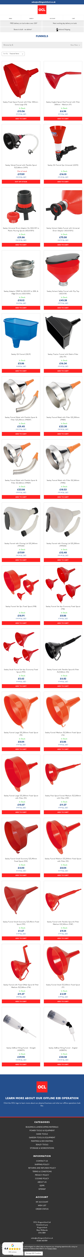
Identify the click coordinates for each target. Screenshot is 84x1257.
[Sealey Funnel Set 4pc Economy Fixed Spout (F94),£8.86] (63, 585)
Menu (10, 18)
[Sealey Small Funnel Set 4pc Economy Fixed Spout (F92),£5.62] (21, 648)
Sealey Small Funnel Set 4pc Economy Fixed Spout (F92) (21, 671)
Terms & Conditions (42, 1172)
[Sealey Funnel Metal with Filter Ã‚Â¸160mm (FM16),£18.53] (63, 459)
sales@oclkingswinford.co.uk (43, 2)
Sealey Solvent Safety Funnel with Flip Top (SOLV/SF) (63, 293)
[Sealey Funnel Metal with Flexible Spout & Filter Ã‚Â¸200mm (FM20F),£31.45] (21, 395)
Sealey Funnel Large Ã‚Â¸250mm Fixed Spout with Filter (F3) (21, 797)
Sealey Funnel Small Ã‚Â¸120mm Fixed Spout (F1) (63, 986)
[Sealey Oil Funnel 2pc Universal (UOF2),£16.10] (63, 143)
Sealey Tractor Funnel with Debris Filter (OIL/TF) (63, 356)
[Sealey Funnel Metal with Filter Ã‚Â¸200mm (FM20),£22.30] (63, 395)
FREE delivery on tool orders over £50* (23, 23)
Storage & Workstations (42, 1148)
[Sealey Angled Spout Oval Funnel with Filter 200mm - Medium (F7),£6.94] (63, 80)
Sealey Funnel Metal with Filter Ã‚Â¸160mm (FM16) (63, 482)
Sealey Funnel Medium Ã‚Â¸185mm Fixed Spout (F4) (63, 734)
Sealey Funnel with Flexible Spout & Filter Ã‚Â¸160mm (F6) (63, 671)
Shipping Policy (42, 1165)
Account (52, 18)
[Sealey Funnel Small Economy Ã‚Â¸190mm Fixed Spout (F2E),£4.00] (21, 837)
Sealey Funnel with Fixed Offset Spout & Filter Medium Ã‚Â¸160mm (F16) (21, 986)
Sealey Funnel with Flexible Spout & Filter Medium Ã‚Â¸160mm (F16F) (63, 923)
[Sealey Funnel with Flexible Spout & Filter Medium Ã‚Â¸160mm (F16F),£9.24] (63, 900)
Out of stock (21, 182)
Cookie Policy (42, 1179)
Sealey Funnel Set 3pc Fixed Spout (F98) (21, 606)
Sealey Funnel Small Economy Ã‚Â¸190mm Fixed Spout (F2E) (21, 860)
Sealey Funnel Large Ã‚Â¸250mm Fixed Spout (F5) (21, 734)
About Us (42, 1182)
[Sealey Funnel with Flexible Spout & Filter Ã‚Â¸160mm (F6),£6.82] (63, 648)
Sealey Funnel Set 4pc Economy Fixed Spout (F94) (63, 608)
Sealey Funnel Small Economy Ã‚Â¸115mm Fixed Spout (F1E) (21, 923)
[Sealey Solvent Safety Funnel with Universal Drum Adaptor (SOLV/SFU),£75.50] (63, 206)
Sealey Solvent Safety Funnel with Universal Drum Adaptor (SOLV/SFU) (63, 229)
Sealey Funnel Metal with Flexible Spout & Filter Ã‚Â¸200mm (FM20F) (21, 419)
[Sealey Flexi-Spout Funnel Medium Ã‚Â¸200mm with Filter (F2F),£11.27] (63, 774)
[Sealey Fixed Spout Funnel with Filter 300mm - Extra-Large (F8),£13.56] (21, 80)
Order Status (42, 1209)
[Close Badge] (22, 1243)
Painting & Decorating (42, 1141)
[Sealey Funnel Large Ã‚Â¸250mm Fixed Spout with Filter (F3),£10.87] (21, 774)
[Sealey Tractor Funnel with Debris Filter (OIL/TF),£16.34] (63, 332)
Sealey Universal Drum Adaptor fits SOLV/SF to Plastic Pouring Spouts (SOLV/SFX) (21, 229)
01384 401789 (42, 1241)
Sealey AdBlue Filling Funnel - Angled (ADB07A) (63, 1049)
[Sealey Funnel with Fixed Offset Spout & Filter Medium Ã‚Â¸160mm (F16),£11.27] (21, 963)
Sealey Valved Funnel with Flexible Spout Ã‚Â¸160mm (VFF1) (21, 166)
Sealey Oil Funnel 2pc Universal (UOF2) (63, 165)
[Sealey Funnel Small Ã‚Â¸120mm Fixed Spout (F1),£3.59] (63, 963)
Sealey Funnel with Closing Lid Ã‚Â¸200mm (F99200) (63, 545)
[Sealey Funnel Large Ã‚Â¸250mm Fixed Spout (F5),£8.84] (21, 711)
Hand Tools (42, 1134)
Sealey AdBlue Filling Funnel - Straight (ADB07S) (21, 1049)
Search (31, 18)
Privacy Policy (42, 1175)
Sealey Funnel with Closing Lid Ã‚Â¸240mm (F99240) (21, 545)
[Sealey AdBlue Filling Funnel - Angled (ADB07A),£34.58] (63, 1026)
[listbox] (16, 54)
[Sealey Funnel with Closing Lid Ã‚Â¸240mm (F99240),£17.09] (21, 522)
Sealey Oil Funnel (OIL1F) (21, 354)
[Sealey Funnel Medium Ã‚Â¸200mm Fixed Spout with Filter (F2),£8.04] (63, 837)
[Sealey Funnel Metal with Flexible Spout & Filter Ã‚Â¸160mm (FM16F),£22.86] (21, 459)
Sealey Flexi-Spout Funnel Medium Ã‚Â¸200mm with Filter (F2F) (63, 797)
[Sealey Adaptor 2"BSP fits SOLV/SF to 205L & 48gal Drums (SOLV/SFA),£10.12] (21, 269)
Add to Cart (21, 119)
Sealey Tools (42, 1145)
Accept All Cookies (33, 1253)
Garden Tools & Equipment (42, 1138)
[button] (42, 45)
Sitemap (42, 1189)
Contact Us (42, 1161)
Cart (73, 18)
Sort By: (5, 53)
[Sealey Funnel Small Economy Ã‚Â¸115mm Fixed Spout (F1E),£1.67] (21, 900)
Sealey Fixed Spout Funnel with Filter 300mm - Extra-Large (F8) (21, 103)
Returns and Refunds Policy (42, 1168)
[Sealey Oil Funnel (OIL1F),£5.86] (21, 332)
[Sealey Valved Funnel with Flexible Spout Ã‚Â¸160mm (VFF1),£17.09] (21, 143)
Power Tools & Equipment (42, 1131)
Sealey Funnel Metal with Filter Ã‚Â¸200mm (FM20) (63, 419)
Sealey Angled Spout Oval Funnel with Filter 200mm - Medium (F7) (63, 103)
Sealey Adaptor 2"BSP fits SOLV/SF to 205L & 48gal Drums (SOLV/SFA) (21, 293)
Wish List (42, 1206)
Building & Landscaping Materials (42, 1127)
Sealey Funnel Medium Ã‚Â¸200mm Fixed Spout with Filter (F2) (63, 860)
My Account (42, 1202)
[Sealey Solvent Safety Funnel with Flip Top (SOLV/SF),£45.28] (63, 269)
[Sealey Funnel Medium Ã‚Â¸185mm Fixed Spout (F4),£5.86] (63, 711)
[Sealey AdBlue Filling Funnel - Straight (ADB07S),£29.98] (21, 1026)
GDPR (42, 1186)
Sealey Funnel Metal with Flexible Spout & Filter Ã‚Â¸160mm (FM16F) (21, 482)
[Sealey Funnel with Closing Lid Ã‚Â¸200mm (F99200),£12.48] (63, 522)
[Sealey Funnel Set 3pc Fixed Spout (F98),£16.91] (21, 585)
